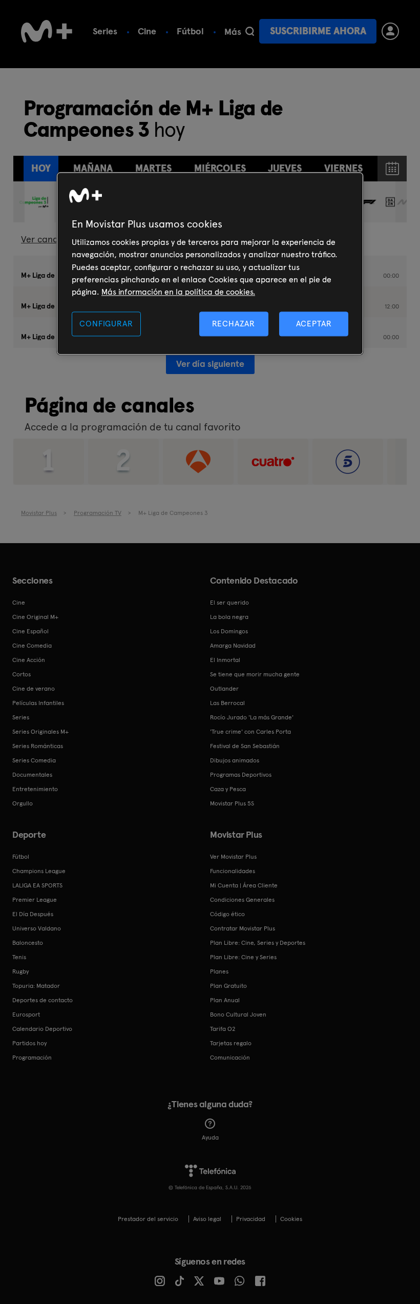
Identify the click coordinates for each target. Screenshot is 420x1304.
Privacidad (250, 1219)
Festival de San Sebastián (245, 746)
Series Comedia (34, 760)
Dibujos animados (234, 760)
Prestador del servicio (148, 1219)
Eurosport (26, 1014)
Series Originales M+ (40, 731)
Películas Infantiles (38, 703)
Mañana (93, 168)
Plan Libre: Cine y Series (243, 957)
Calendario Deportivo (42, 1028)
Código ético (227, 914)
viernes (343, 168)
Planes (219, 971)
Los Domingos (229, 631)
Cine (147, 31)
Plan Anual (225, 1000)
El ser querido (229, 602)
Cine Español (30, 631)
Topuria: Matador (36, 985)
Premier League (34, 899)
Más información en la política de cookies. (178, 292)
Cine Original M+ (35, 616)
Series (105, 31)
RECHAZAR (233, 323)
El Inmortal (225, 660)
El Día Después (32, 914)
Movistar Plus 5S (232, 803)
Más (232, 32)
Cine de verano (33, 688)
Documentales (32, 774)
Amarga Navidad (233, 645)
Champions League (39, 871)
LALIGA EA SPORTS (37, 885)
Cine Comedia (32, 645)
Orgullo (22, 803)
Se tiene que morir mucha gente (255, 674)
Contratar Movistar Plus (242, 928)
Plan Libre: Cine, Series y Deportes (257, 942)
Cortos (21, 674)
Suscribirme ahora (318, 31)
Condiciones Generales (242, 899)
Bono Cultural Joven (238, 1014)
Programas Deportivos (240, 774)
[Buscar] (249, 31)
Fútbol (190, 31)
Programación (32, 1057)
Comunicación (230, 1057)
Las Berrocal (227, 703)
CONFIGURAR (106, 323)
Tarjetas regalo (230, 1043)
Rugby (20, 971)
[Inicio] (46, 31)
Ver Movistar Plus (233, 856)
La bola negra (229, 616)
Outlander (224, 688)
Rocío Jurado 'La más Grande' (251, 717)
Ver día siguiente (210, 363)
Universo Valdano (36, 928)
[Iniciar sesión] (390, 31)
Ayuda (210, 1137)
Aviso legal (207, 1219)
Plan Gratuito (228, 985)
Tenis (19, 957)
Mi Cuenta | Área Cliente (244, 885)
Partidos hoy (29, 1043)
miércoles (220, 168)
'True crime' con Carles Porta (250, 731)
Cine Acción (28, 660)
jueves (285, 168)
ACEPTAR (314, 323)
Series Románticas (37, 746)
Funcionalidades (232, 871)
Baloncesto (27, 942)
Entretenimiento (35, 789)
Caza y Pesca (228, 789)
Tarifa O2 (223, 1028)
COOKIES (291, 1219)
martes (153, 168)
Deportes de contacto (42, 1000)
